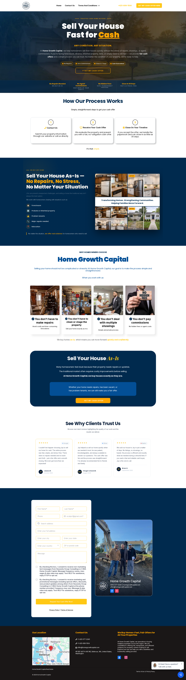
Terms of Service (67, 610)
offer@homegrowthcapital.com (121, 587)
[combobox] (48, 545)
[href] (51, 651)
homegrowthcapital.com (131, 585)
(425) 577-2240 (116, 585)
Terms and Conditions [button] (88, 5)
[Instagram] (126, 657)
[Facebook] (119, 657)
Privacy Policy (54, 610)
